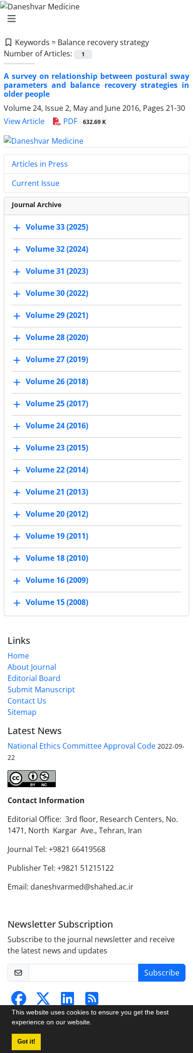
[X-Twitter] (43, 1001)
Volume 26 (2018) (57, 381)
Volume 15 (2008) (57, 602)
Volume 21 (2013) (57, 492)
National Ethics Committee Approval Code (81, 746)
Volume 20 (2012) (57, 514)
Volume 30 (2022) (57, 293)
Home (18, 655)
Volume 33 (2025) (57, 227)
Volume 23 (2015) (57, 447)
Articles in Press (40, 164)
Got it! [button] (26, 1041)
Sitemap (22, 712)
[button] (95, 1023)
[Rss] (92, 1001)
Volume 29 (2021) (57, 315)
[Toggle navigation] (93, 18)
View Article (24, 121)
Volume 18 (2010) (57, 558)
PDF (83, 121)
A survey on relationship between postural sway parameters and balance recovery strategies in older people (96, 85)
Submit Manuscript (41, 689)
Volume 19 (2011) (57, 536)
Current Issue (35, 183)
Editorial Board (33, 678)
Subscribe (161, 973)
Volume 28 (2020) (57, 337)
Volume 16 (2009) (57, 580)
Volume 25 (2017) (57, 403)
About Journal (31, 667)
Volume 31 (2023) (57, 271)
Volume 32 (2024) (57, 249)
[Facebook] (18, 1001)
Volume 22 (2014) (57, 470)
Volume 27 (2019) (57, 359)
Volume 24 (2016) (57, 425)
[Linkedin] (67, 1001)
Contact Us (26, 701)
